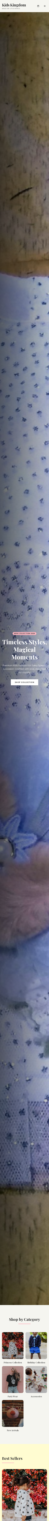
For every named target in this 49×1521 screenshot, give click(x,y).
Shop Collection (24, 682)
